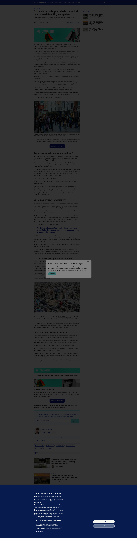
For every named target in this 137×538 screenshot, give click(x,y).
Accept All (103, 521)
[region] (68, 511)
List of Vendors (39, 531)
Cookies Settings (104, 525)
